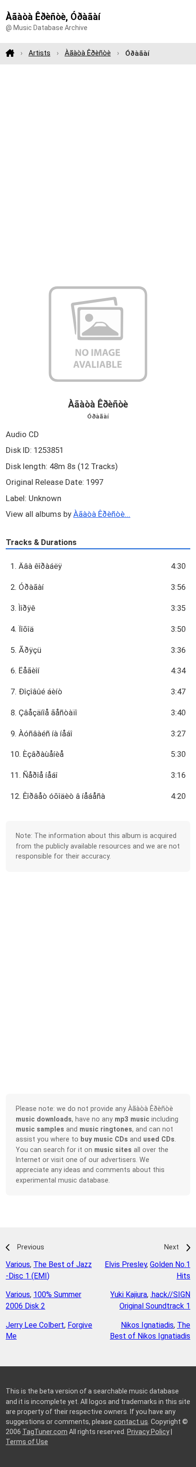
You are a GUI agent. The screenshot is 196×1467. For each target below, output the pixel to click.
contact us (131, 1421)
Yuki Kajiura (128, 1294)
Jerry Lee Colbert (35, 1325)
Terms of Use (27, 1442)
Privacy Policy (148, 1432)
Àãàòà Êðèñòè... (101, 514)
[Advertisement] (98, 175)
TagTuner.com (45, 1432)
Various (18, 1264)
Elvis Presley (126, 1264)
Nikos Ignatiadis (147, 1325)
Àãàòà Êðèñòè (88, 53)
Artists (39, 53)
